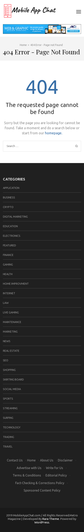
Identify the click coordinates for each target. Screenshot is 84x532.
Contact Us (15, 460)
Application (11, 187)
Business (9, 197)
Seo (5, 360)
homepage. (53, 133)
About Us (46, 460)
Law (6, 302)
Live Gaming (11, 312)
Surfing (8, 417)
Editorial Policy (56, 475)
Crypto (8, 207)
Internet (9, 293)
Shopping (9, 369)
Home (31, 460)
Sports (8, 398)
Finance (8, 255)
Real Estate (11, 350)
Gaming (8, 264)
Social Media (12, 389)
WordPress (41, 522)
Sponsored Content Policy (42, 490)
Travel (8, 446)
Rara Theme (50, 518)
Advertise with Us (29, 468)
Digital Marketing (15, 216)
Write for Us (54, 468)
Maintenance (12, 322)
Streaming (10, 408)
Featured (9, 245)
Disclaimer (65, 460)
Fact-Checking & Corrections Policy (39, 483)
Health (8, 274)
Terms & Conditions (27, 475)
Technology (12, 427)
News (6, 341)
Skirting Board (13, 379)
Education (10, 226)
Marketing (10, 331)
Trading (8, 437)
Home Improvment (16, 283)
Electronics (11, 235)
